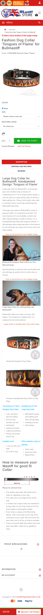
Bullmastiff (12, 29)
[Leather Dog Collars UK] (23, 380)
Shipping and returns (21, 166)
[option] (21, 78)
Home (5, 29)
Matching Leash (9, 122)
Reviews (21, 171)
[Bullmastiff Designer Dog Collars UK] (21, 248)
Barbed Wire (30, 455)
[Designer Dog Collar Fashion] (23, 343)
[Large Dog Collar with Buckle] (21, 293)
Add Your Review (24, 146)
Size (3, 112)
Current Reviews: (8, 146)
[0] (36, 16)
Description (21, 162)
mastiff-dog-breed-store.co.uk (28, 597)
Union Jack (29, 449)
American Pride (31, 452)
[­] (39, 22)
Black (6, 108)
